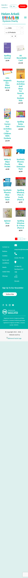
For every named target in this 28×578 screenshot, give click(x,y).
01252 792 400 (19, 258)
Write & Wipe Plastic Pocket (7, 163)
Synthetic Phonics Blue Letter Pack (8, 195)
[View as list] (15, 36)
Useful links (6, 272)
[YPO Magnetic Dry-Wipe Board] (7, 70)
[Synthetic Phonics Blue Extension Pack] (21, 148)
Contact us (5, 7)
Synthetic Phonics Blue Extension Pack (21, 164)
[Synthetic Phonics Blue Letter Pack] (7, 179)
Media (4, 267)
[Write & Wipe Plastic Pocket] (7, 148)
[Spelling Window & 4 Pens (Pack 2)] (21, 209)
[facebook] (3, 305)
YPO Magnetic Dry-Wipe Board (8, 83)
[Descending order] (22, 27)
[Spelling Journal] (7, 44)
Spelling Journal (7, 56)
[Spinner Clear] (7, 209)
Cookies (4, 256)
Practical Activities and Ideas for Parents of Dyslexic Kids (21, 91)
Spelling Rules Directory (21, 124)
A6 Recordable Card (22, 58)
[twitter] (6, 305)
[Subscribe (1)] (14, 293)
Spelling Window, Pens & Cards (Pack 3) (20, 195)
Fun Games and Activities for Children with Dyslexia (7, 129)
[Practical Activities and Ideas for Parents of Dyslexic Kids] (21, 70)
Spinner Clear (7, 222)
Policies (4, 251)
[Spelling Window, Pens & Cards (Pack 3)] (21, 179)
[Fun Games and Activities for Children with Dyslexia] (7, 110)
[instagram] (10, 305)
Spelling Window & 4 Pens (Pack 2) (20, 224)
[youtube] (13, 305)
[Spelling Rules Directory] (21, 110)
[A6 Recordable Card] (21, 44)
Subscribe (4, 5)
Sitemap (5, 276)
